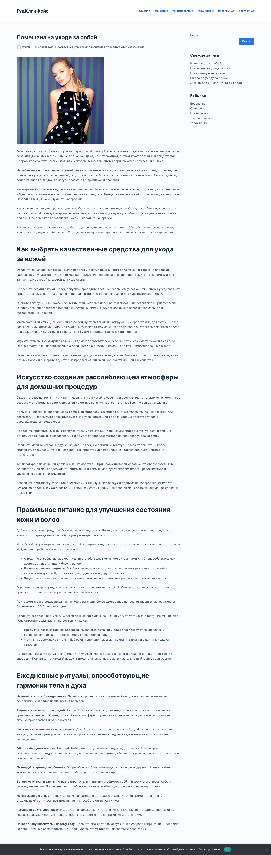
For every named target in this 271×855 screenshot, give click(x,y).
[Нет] (266, 849)
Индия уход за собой (205, 63)
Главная (144, 11)
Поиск (194, 35)
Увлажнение (205, 11)
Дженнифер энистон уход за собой (216, 83)
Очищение (161, 11)
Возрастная (246, 11)
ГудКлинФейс (33, 11)
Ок (227, 849)
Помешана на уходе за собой (211, 68)
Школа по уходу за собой (209, 78)
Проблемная (226, 11)
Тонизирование (182, 11)
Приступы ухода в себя (207, 73)
